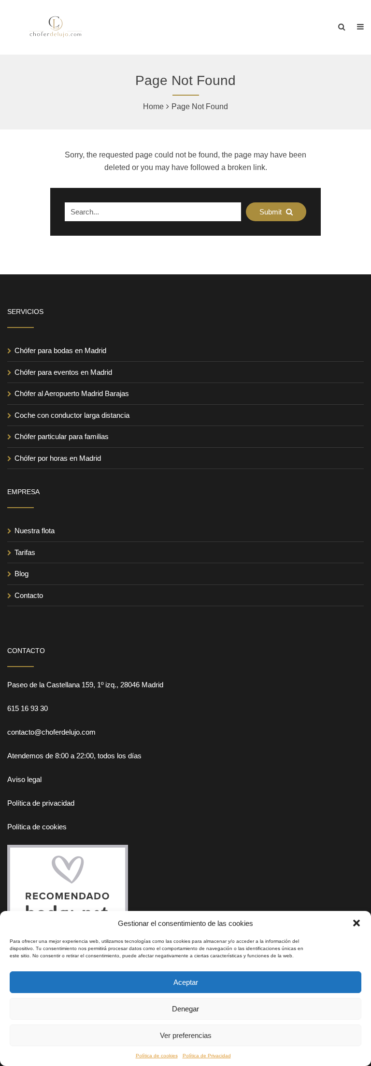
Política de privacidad (40, 803)
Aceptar (185, 982)
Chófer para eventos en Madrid (63, 372)
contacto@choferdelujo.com (51, 732)
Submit (271, 212)
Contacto (28, 595)
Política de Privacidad (207, 1055)
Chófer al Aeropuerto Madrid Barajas (71, 393)
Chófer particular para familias (61, 436)
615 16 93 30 (27, 708)
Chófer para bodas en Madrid (60, 350)
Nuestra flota (34, 530)
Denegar (185, 1009)
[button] (356, 923)
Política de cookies (157, 1055)
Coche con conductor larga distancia (71, 415)
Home (153, 106)
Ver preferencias (186, 1035)
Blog (21, 573)
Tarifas (24, 552)
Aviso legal (24, 779)
